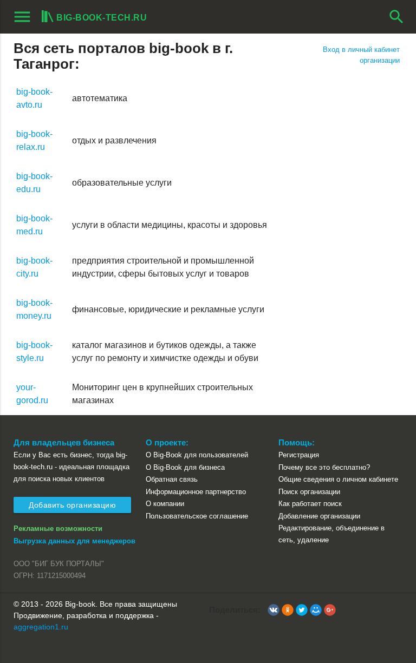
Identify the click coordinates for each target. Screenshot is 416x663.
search (396, 17)
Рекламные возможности (58, 528)
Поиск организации (309, 492)
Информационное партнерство (196, 492)
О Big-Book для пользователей (197, 455)
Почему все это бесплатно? (324, 467)
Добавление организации (319, 516)
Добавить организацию (72, 505)
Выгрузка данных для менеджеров (74, 541)
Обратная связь (172, 479)
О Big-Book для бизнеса (185, 467)
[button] (274, 610)
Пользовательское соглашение (197, 516)
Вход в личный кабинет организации (361, 54)
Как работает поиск (310, 504)
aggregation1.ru (41, 626)
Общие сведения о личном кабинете (338, 479)
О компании (165, 504)
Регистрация (298, 455)
